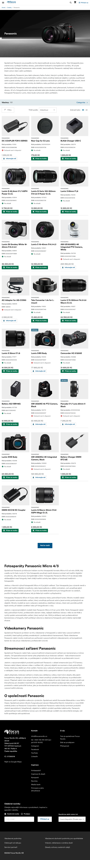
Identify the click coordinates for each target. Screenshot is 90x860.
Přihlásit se (84, 3)
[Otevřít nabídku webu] (4, 2)
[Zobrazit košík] (75, 2)
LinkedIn (34, 756)
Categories (80, 102)
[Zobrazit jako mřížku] (83, 110)
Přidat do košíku (41, 158)
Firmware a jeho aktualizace (37, 789)
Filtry (9, 110)
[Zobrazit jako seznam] (86, 110)
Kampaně (35, 777)
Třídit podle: (33, 110)
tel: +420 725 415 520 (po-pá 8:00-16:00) (41, 741)
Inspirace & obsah (38, 774)
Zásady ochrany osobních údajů (57, 847)
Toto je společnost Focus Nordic (70, 737)
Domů (3, 7)
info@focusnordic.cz (39, 736)
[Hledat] (70, 2)
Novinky (34, 781)
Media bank (35, 784)
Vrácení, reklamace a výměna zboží (59, 843)
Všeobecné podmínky (12, 838)
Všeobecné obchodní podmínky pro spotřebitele (64, 838)
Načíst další (45, 545)
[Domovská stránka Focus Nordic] (11, 2)
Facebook (35, 749)
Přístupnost (64, 746)
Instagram (35, 746)
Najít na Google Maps (13, 762)
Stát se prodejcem (67, 742)
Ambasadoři (36, 770)
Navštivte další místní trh (68, 814)
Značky (9, 7)
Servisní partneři (10, 847)
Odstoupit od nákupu (12, 843)
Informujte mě (11, 158)
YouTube (34, 753)
